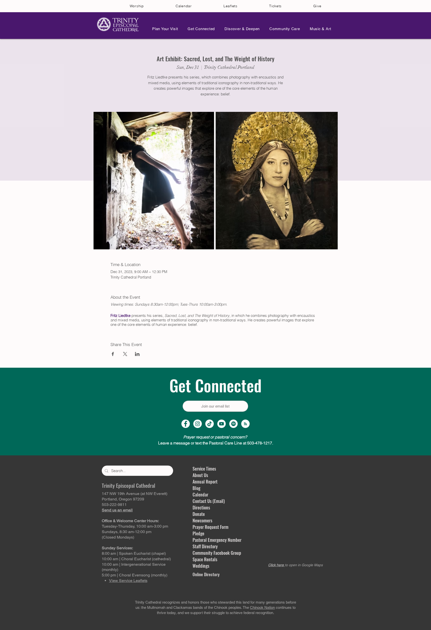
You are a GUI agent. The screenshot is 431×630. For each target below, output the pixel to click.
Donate (199, 514)
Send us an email (117, 510)
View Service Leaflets (128, 580)
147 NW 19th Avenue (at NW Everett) (134, 493)
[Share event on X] (125, 354)
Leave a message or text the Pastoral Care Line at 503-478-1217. (215, 442)
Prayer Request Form (210, 527)
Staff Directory (205, 546)
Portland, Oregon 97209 (123, 499)
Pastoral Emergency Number (217, 540)
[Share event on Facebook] (112, 354)
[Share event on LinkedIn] (137, 354)
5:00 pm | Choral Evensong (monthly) (134, 575)
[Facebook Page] (185, 424)
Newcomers (202, 520)
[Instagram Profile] (197, 424)
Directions (201, 507)
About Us (200, 475)
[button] (163, 29)
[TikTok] (209, 424)
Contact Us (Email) (209, 501)
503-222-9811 (114, 504)
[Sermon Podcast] (245, 424)
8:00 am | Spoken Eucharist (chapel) (134, 553)
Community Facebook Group (217, 553)
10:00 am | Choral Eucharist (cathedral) (136, 559)
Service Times (204, 468)
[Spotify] (233, 424)
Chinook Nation (262, 607)
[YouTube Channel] (221, 424)
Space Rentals (205, 559)
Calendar (200, 494)
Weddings (201, 565)
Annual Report (205, 481)
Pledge (198, 533)
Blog (196, 488)
